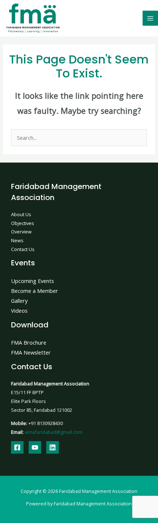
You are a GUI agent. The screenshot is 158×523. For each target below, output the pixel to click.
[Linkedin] (52, 447)
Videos (19, 310)
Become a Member (34, 290)
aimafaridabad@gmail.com (53, 432)
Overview (21, 231)
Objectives (22, 223)
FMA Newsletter (31, 352)
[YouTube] (35, 447)
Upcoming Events (32, 280)
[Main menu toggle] (150, 18)
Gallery (19, 300)
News (17, 240)
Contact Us (23, 249)
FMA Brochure (28, 342)
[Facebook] (17, 447)
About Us (21, 214)
